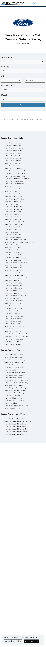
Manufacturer (7, 86)
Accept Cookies (31, 641)
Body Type (6, 67)
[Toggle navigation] (42, 3)
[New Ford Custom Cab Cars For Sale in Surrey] (23, 24)
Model (4, 95)
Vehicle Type (6, 57)
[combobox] (23, 62)
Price (3, 76)
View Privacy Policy (13, 641)
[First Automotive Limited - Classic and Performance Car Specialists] (13, 3)
